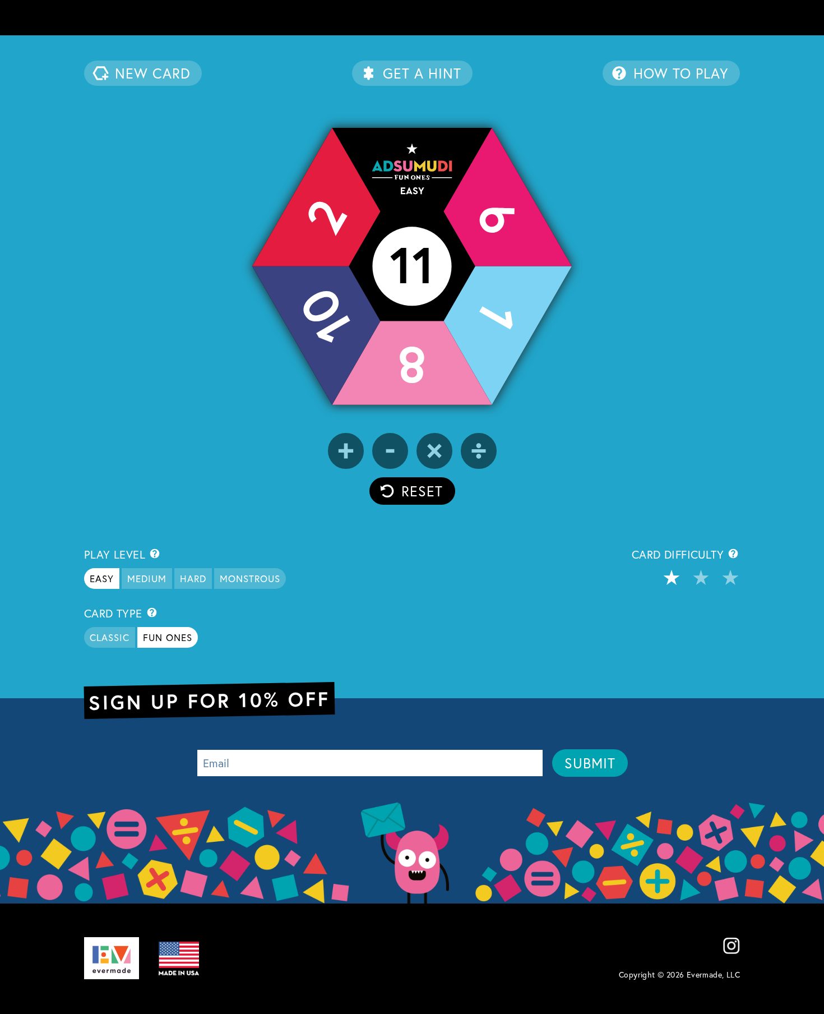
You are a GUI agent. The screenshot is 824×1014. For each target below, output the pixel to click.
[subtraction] (390, 451)
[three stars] (730, 577)
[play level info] (154, 553)
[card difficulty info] (733, 555)
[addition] (346, 451)
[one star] (671, 577)
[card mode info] (152, 612)
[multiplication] (434, 451)
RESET (422, 491)
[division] (479, 451)
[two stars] (701, 577)
